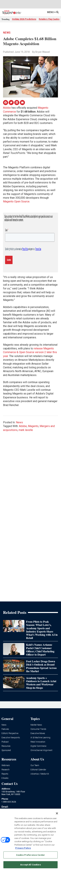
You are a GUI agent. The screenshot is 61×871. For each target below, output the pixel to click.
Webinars (6, 765)
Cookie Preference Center (30, 855)
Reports (5, 774)
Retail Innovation (37, 742)
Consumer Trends (38, 729)
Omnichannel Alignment (41, 750)
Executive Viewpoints (11, 738)
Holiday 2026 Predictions (24, 19)
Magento (33, 426)
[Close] (57, 813)
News (7, 32)
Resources (6, 746)
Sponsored (6, 750)
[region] (30, 840)
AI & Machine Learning (40, 738)
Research (5, 770)
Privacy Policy (23, 848)
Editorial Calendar (38, 770)
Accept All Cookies (30, 864)
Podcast (5, 742)
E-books (5, 778)
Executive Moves (37, 733)
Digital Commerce (38, 746)
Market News (36, 725)
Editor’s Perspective (10, 733)
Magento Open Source (16, 201)
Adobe (7, 107)
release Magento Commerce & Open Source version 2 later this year (30, 352)
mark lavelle (26, 430)
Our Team (34, 765)
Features (5, 729)
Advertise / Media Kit (39, 774)
